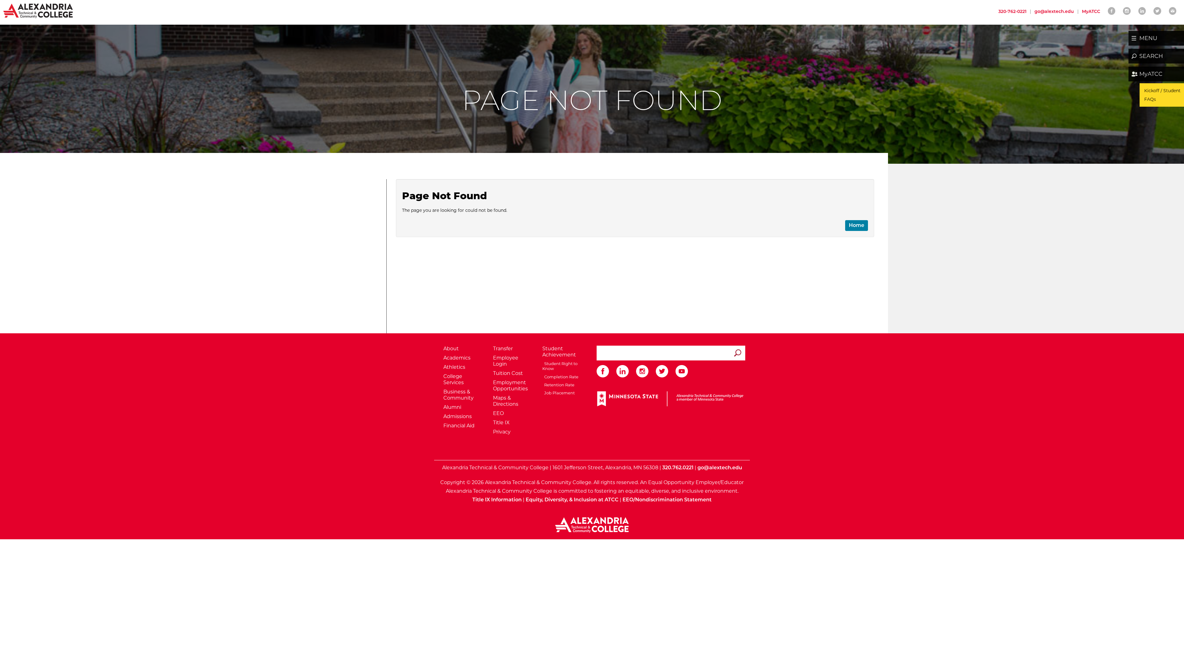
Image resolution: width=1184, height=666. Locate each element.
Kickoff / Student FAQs (1162, 95)
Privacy (502, 432)
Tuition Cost (508, 373)
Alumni (452, 407)
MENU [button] (1148, 38)
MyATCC (1150, 74)
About (451, 349)
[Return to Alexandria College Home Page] (38, 10)
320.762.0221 (677, 468)
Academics (457, 358)
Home (856, 225)
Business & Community (458, 395)
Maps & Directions (505, 401)
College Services (453, 379)
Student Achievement (559, 352)
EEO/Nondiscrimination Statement (667, 500)
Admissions (457, 416)
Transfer (503, 349)
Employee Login (505, 361)
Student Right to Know (560, 366)
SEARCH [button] (1151, 56)
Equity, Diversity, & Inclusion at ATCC (572, 500)
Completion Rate (560, 376)
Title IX (501, 423)
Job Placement (558, 392)
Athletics (454, 367)
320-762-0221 (1012, 11)
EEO (498, 413)
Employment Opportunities (510, 386)
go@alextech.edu (1054, 11)
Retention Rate (558, 384)
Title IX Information (497, 500)
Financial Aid (459, 426)
